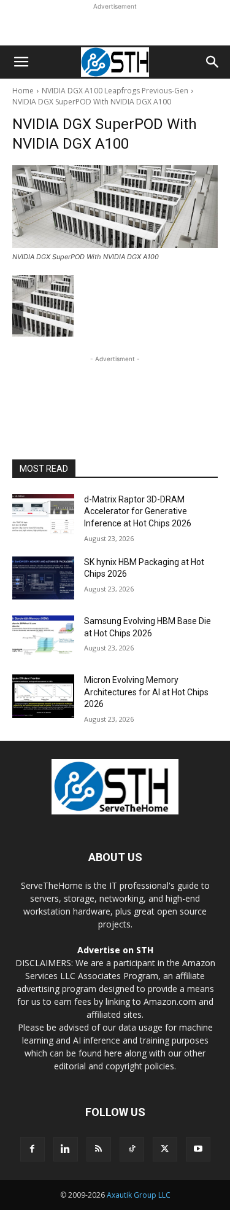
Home (23, 90)
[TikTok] (132, 1149)
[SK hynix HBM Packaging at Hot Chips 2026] (43, 577)
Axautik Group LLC (139, 1195)
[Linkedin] (65, 1149)
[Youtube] (198, 1149)
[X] (165, 1149)
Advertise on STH (115, 950)
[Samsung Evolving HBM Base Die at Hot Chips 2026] (43, 636)
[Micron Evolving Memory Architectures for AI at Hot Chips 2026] (43, 695)
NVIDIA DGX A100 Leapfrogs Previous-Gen (115, 90)
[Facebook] (32, 1149)
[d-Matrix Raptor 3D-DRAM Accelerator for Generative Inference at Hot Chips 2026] (43, 515)
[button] (20, 62)
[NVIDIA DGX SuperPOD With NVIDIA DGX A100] (115, 206)
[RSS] (98, 1149)
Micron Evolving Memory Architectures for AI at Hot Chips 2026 (146, 692)
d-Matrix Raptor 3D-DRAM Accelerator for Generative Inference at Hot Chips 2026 (137, 511)
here (113, 1053)
